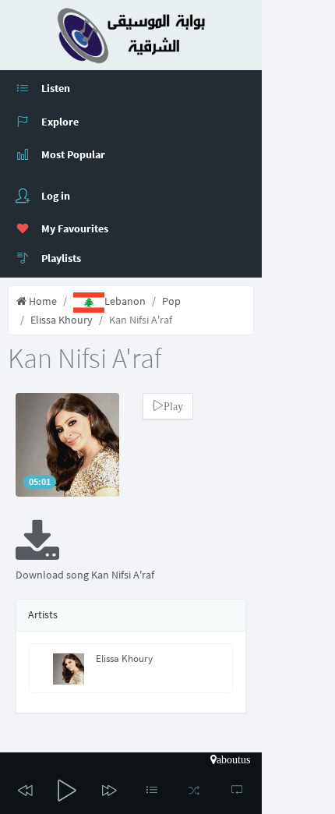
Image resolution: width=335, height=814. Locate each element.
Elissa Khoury (61, 320)
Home (41, 301)
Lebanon (125, 301)
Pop (171, 301)
